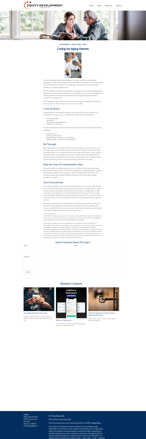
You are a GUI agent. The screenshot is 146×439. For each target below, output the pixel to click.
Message (27, 257)
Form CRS (67, 419)
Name (26, 245)
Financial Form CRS (58, 416)
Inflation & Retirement (63, 320)
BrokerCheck (96, 423)
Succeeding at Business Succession (35, 313)
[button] (91, 5)
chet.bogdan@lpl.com (31, 426)
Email (75, 245)
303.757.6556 (33, 417)
